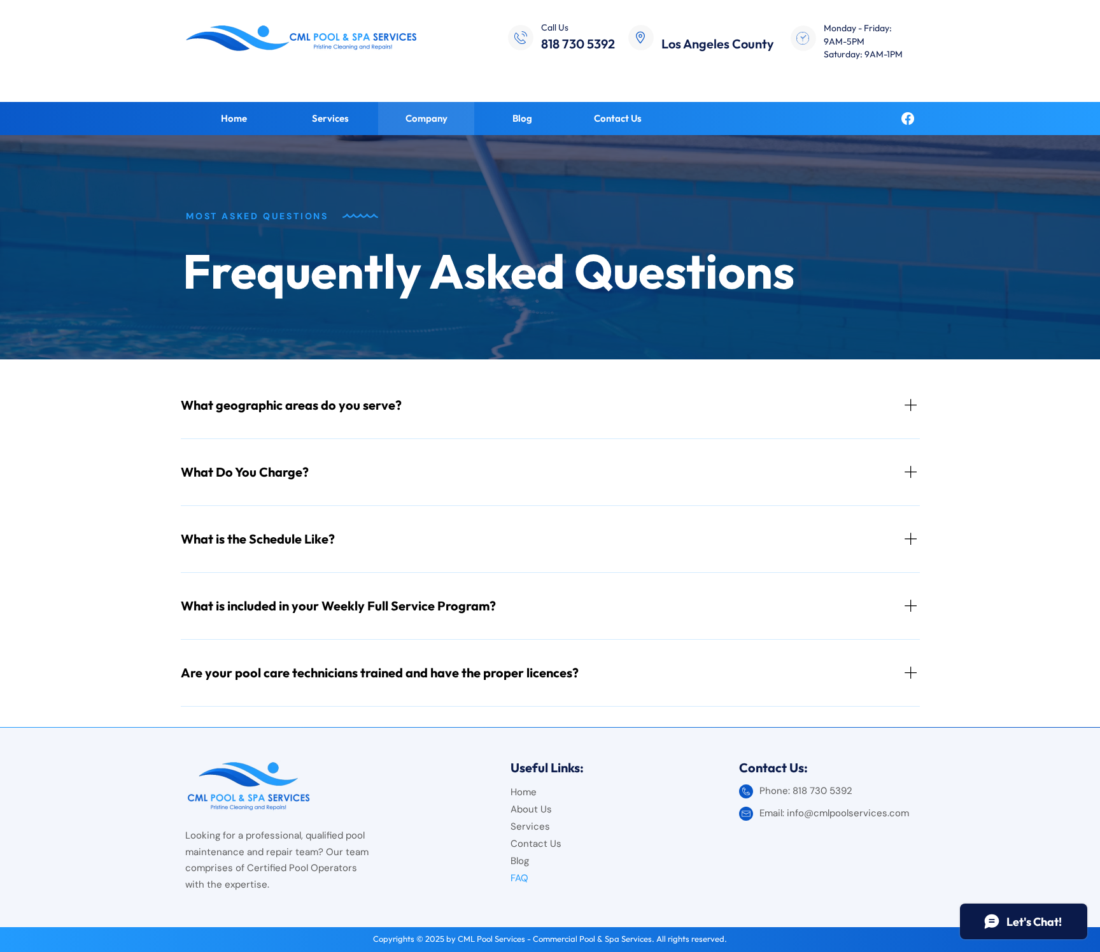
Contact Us (536, 843)
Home (524, 792)
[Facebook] (907, 118)
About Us (531, 809)
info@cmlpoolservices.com (848, 813)
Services (530, 826)
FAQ (519, 878)
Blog (520, 861)
